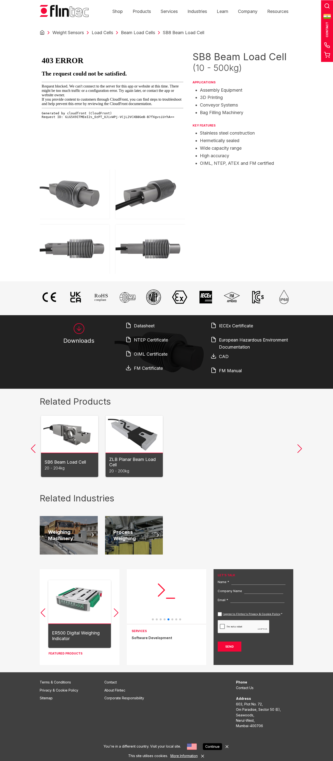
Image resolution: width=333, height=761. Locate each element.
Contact (110, 682)
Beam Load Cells (138, 32)
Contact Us (245, 688)
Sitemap (46, 698)
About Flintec (114, 690)
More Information (184, 756)
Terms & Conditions (55, 682)
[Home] (42, 32)
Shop (117, 11)
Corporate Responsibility (124, 698)
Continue (212, 746)
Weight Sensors (68, 32)
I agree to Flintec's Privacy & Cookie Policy (251, 614)
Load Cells (102, 32)
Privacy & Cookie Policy (59, 690)
